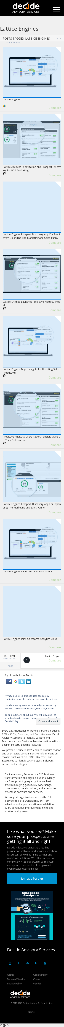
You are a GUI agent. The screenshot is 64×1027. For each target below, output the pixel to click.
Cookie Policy (40, 974)
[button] (9, 681)
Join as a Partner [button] (32, 879)
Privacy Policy (14, 983)
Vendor (37, 983)
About (10, 974)
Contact (37, 979)
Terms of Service (16, 979)
